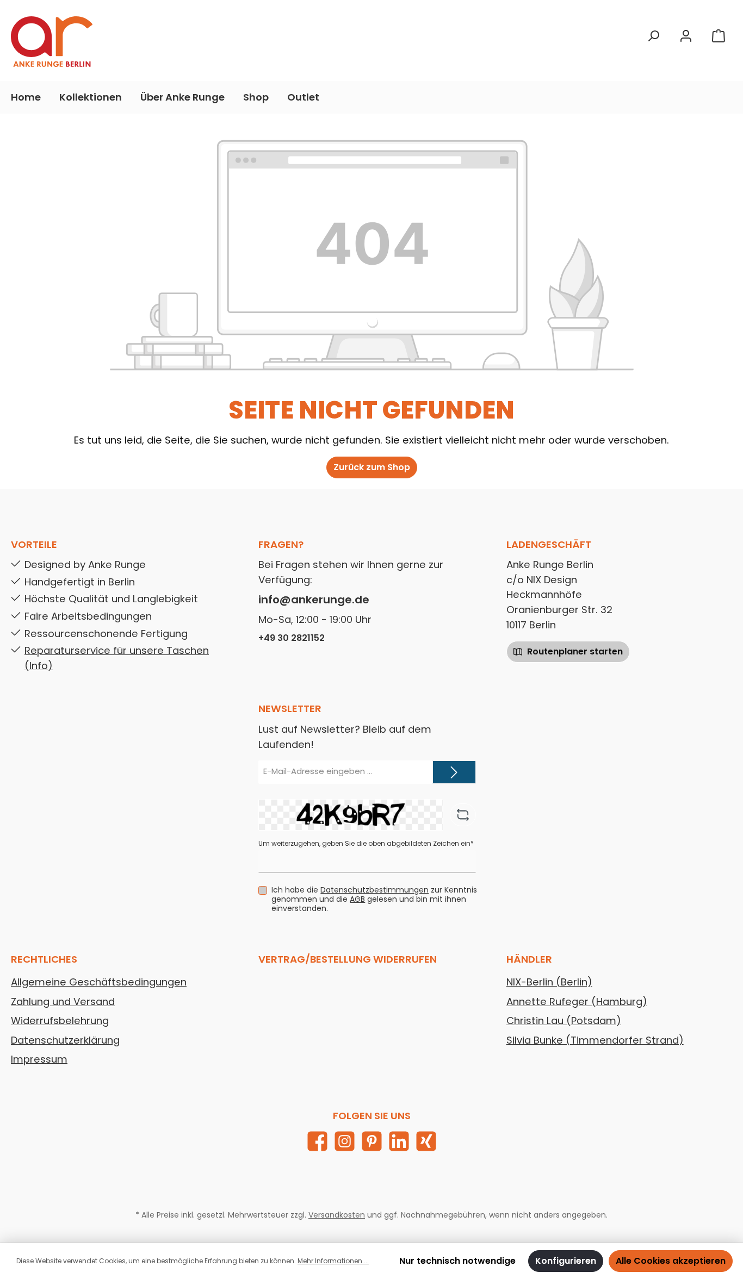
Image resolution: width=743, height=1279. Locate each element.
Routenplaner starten (574, 651)
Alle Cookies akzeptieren (671, 1261)
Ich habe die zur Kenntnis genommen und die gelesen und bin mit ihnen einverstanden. (374, 899)
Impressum (39, 1059)
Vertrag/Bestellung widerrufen (347, 959)
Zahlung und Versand (63, 1001)
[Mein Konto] (685, 36)
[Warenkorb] (718, 36)
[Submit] (454, 772)
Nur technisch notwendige (457, 1261)
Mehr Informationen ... (333, 1260)
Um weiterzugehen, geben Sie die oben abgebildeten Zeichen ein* (366, 843)
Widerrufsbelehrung (60, 1020)
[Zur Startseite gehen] (51, 41)
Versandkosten (336, 1214)
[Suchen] (653, 36)
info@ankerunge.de (313, 599)
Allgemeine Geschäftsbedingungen (99, 982)
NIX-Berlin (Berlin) (549, 982)
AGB (357, 899)
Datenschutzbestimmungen (374, 889)
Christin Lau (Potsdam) (563, 1020)
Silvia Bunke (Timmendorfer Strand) (595, 1040)
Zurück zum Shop (371, 467)
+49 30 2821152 (291, 638)
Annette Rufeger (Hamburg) (576, 1001)
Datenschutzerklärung (65, 1040)
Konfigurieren (565, 1261)
